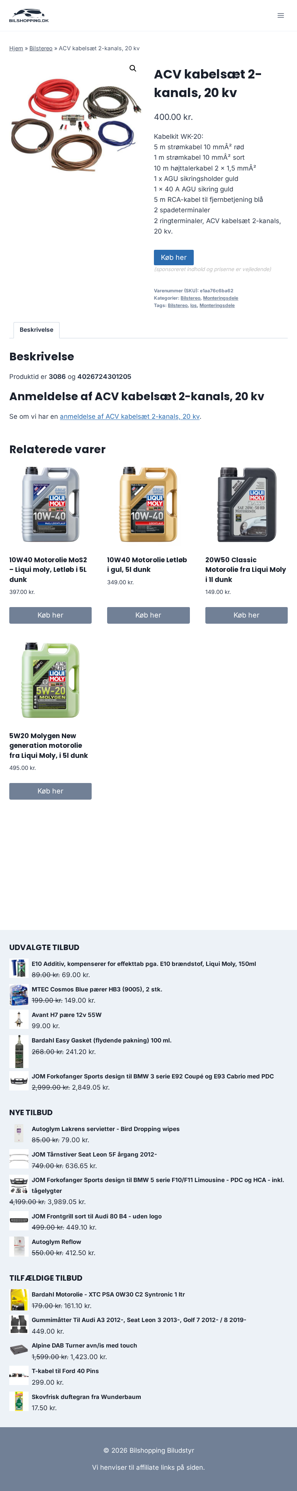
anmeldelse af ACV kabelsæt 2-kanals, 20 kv (130, 416)
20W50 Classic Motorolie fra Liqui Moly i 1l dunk (245, 569)
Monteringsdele (220, 298)
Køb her (174, 257)
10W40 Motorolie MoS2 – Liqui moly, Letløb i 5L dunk (48, 569)
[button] (133, 68)
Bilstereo (41, 48)
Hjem (16, 48)
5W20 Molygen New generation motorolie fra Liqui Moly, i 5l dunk (48, 745)
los (193, 305)
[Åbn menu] (280, 15)
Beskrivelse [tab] (36, 329)
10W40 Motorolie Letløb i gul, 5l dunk (147, 565)
